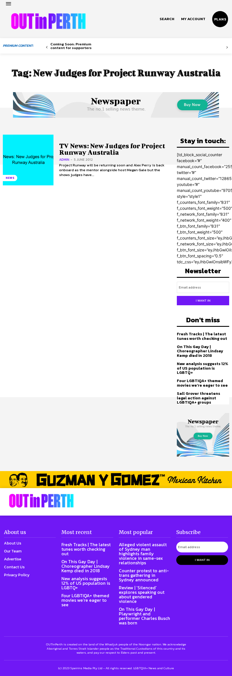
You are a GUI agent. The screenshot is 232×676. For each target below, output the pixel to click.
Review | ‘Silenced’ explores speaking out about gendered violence (141, 594)
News (10, 178)
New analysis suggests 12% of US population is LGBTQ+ (202, 368)
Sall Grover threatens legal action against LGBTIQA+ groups (198, 398)
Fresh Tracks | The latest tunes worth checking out (202, 336)
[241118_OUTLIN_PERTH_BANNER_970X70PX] (116, 479)
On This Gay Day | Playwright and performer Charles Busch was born (144, 616)
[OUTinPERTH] (48, 21)
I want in (203, 300)
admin (64, 159)
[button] (167, 19)
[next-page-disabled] (227, 47)
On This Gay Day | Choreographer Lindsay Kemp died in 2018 (200, 351)
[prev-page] (46, 47)
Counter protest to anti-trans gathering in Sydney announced (144, 575)
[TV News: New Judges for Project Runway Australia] (28, 160)
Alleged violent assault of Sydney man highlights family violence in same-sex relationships (143, 553)
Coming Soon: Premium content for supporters (71, 45)
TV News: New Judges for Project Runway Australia (112, 149)
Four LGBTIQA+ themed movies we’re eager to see (202, 383)
